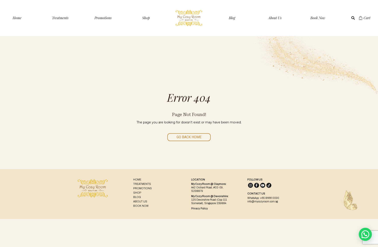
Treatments (60, 18)
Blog (232, 18)
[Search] (353, 18)
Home (17, 18)
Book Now (317, 18)
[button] (365, 234)
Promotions (103, 18)
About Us (275, 18)
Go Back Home (189, 137)
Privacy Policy (199, 208)
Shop (146, 18)
